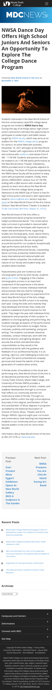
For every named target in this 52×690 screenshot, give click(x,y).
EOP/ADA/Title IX (29, 650)
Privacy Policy (39, 647)
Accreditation (40, 652)
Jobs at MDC (43, 650)
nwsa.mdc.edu (28, 437)
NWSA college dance (28, 141)
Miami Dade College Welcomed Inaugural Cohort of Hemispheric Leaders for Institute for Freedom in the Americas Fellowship (27, 532)
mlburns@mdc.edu (19, 199)
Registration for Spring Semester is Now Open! (24, 563)
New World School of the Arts (25, 78)
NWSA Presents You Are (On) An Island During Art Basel (40, 474)
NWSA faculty (18, 138)
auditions (24, 154)
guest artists (12, 278)
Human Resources (14, 652)
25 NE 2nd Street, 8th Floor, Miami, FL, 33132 (24, 208)
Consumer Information (12, 650)
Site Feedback (28, 652)
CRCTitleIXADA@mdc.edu (30, 686)
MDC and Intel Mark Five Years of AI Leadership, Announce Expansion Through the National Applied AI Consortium (27, 553)
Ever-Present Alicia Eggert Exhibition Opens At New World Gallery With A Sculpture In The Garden (13, 485)
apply (4, 202)
